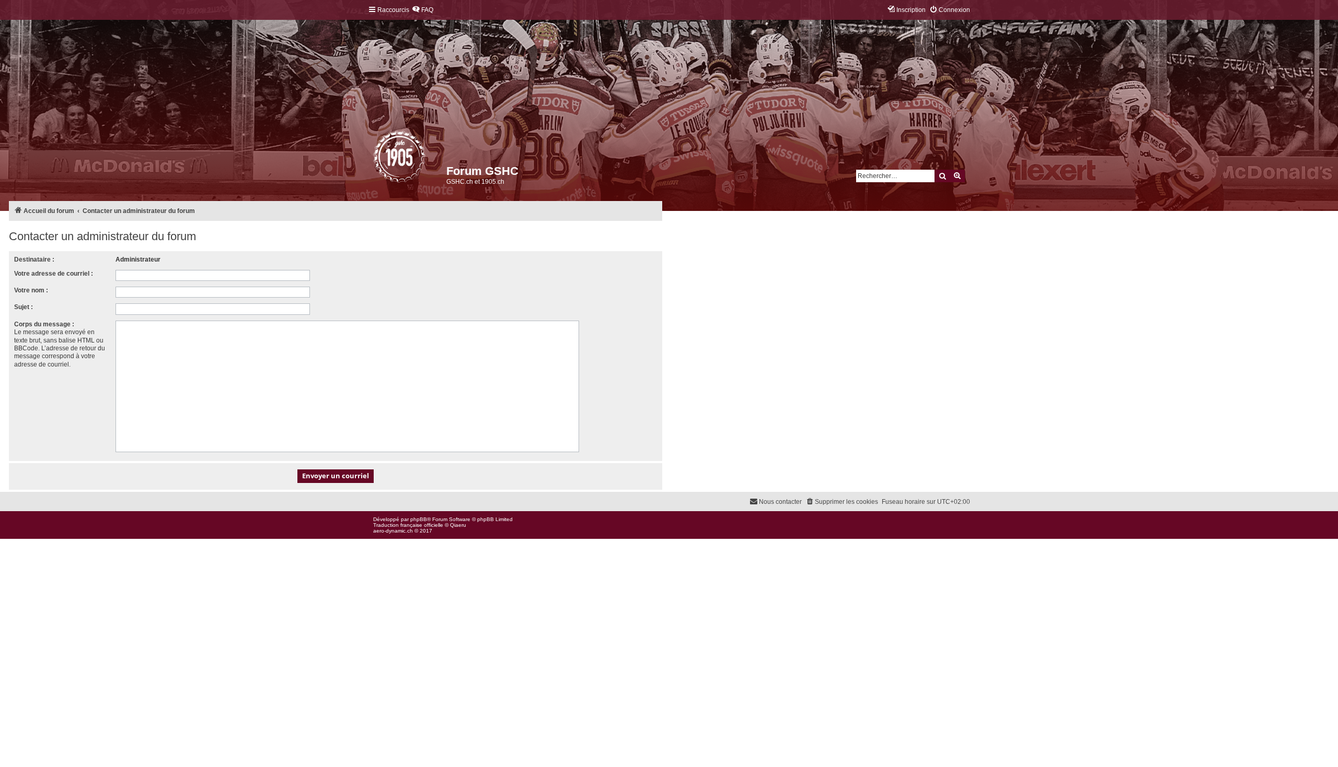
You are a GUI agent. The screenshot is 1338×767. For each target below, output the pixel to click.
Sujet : (23, 307)
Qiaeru (458, 525)
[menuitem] (422, 10)
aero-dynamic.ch (393, 531)
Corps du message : (44, 324)
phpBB (418, 519)
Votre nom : (31, 290)
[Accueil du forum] (374, 159)
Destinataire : (34, 259)
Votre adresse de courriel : (53, 273)
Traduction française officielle (408, 525)
